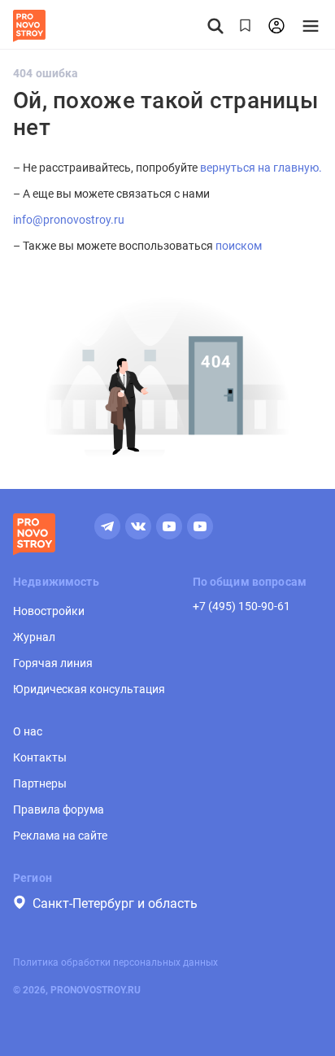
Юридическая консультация (89, 689)
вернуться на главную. (261, 167)
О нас (27, 731)
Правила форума (58, 809)
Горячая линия (53, 663)
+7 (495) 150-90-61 (241, 606)
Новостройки (49, 610)
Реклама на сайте (60, 835)
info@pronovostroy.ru (68, 219)
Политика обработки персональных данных (115, 962)
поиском (238, 245)
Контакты (40, 757)
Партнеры (40, 783)
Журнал (34, 637)
